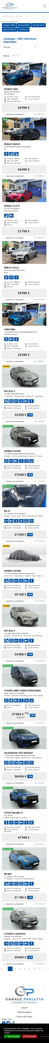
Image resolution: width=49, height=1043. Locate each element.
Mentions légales (24, 1012)
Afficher (6, 56)
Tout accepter (13, 1036)
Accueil (24, 1008)
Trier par (6, 47)
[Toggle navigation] (44, 6)
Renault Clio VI (38, 25)
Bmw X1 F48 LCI (9, 30)
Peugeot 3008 (9, 25)
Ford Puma (23, 30)
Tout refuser (30, 1036)
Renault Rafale (24, 25)
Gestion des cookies (24, 1017)
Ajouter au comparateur (15, 114)
